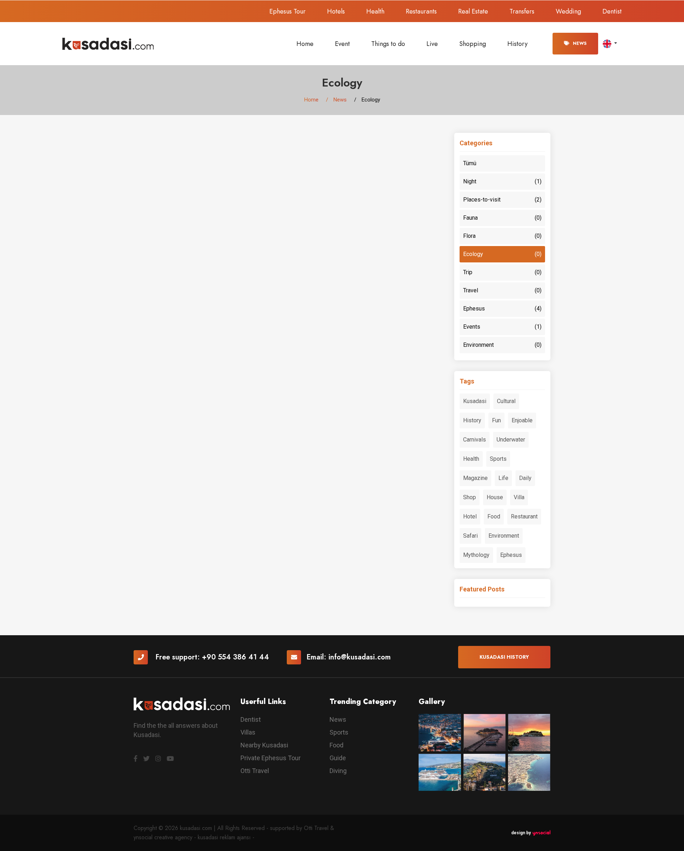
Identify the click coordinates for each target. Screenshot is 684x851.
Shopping (472, 43)
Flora (502, 236)
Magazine (475, 478)
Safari (470, 535)
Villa (519, 497)
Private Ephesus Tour (270, 758)
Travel (502, 290)
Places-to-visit (502, 199)
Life (503, 478)
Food (493, 516)
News (580, 43)
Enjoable (522, 420)
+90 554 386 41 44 (235, 657)
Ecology (502, 254)
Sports (498, 458)
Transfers (521, 11)
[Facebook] (136, 758)
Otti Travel (254, 770)
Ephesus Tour (287, 11)
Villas (247, 732)
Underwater (511, 439)
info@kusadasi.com (359, 657)
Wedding (568, 11)
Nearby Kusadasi (264, 745)
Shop (469, 497)
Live (432, 43)
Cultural (506, 401)
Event (342, 43)
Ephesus (502, 308)
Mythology (476, 555)
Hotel (470, 516)
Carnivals (474, 439)
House (495, 497)
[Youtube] (170, 758)
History (517, 43)
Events (502, 326)
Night (502, 181)
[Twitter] (146, 758)
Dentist (612, 11)
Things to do (388, 43)
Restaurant (524, 516)
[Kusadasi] (108, 43)
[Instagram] (158, 758)
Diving (338, 770)
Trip (502, 272)
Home (305, 43)
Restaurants (421, 11)
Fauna (502, 217)
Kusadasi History (504, 657)
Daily (525, 478)
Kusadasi (474, 401)
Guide (338, 758)
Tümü (469, 163)
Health (375, 11)
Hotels (336, 11)
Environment (502, 344)
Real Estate (473, 11)
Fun (496, 420)
